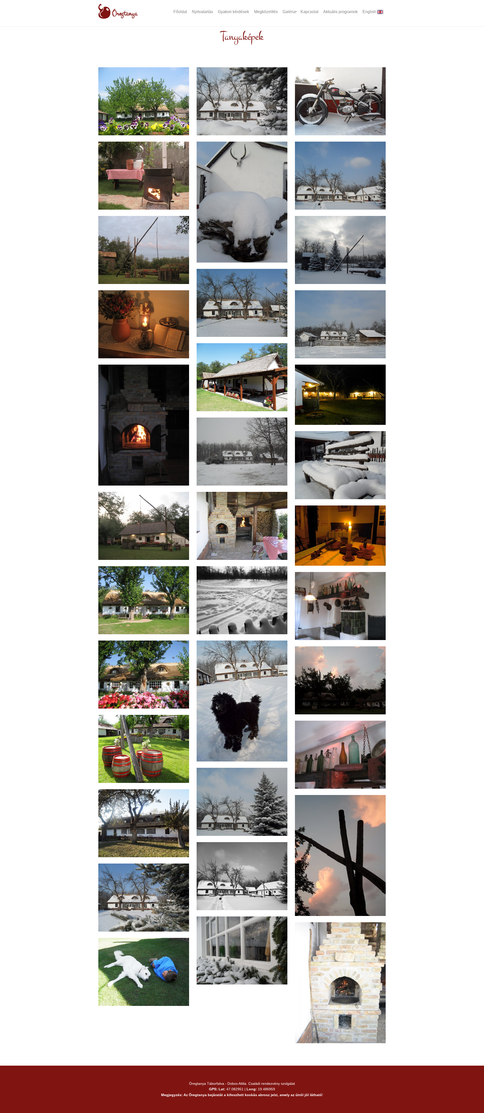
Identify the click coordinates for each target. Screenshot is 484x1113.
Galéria (289, 12)
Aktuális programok (340, 12)
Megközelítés (266, 12)
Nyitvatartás (202, 12)
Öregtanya (123, 13)
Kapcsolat (309, 12)
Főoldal (180, 12)
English (369, 12)
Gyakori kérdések (233, 12)
